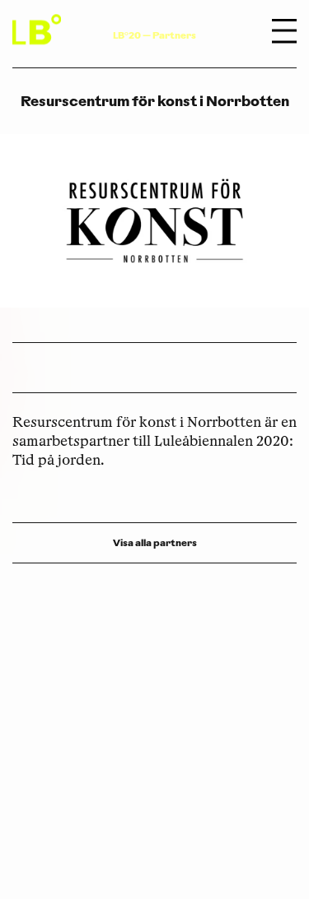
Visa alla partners (155, 543)
